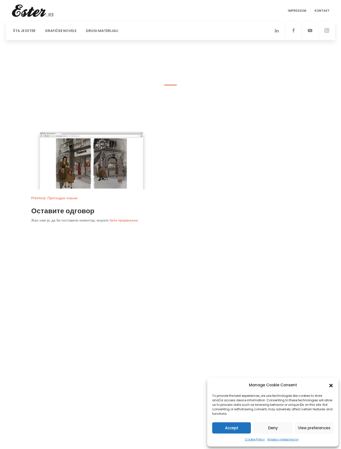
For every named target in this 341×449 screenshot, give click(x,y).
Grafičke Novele (60, 30)
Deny (273, 428)
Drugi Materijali (102, 30)
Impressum (297, 10)
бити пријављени (124, 220)
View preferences (314, 428)
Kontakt (322, 10)
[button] (331, 385)
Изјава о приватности (282, 439)
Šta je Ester (24, 30)
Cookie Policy (255, 439)
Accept (231, 428)
